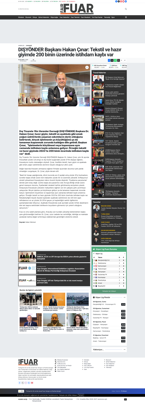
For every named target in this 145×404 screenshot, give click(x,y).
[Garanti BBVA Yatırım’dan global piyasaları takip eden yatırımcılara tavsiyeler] (78, 320)
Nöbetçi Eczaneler (62, 360)
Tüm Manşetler (61, 367)
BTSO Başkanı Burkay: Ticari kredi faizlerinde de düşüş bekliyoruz (29, 329)
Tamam (80, 395)
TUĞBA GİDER (105, 214)
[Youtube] (32, 382)
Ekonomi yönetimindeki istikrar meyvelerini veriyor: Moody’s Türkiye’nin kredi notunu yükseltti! (112, 233)
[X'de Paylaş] (112, 60)
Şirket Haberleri (43, 17)
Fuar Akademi (85, 17)
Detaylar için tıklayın (109, 291)
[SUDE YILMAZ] (96, 224)
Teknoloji (107, 17)
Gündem (21, 17)
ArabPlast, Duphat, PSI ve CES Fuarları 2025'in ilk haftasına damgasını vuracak (111, 225)
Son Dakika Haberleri (63, 369)
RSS (21, 391)
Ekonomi (28, 17)
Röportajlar (54, 17)
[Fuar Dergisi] (77, 8)
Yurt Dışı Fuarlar (97, 17)
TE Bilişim (124, 391)
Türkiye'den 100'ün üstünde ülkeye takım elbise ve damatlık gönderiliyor (30, 308)
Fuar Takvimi (75, 17)
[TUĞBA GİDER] (96, 216)
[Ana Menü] (126, 17)
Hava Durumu (61, 362)
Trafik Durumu (61, 363)
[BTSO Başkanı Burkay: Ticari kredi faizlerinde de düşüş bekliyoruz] (31, 320)
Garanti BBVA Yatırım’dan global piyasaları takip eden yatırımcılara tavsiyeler (77, 329)
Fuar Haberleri (64, 17)
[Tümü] (124, 202)
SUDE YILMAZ (105, 222)
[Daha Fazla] (118, 60)
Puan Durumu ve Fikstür (64, 365)
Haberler (21, 45)
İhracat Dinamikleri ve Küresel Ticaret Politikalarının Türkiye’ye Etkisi (111, 217)
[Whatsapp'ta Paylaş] (115, 60)
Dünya (35, 17)
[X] (22, 382)
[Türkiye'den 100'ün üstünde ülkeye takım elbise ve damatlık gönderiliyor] (31, 299)
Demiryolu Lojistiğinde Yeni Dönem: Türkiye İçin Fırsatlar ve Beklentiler (53, 329)
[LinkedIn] (29, 382)
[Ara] (126, 9)
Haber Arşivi (61, 371)
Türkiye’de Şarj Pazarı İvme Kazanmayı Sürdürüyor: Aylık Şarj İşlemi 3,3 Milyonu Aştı (77, 308)
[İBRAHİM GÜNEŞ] (96, 208)
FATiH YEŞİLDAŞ (106, 238)
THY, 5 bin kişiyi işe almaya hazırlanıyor (110, 241)
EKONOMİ (29, 45)
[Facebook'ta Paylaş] (109, 60)
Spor (113, 17)
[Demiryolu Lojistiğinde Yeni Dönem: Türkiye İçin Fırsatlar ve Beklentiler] (54, 320)
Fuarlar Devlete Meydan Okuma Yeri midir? (113, 209)
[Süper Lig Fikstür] (124, 297)
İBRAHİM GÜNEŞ (106, 206)
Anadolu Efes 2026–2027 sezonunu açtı (93, 399)
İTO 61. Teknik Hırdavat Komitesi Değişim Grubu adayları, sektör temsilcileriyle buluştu (53, 308)
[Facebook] (19, 382)
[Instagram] (25, 382)
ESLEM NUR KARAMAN (108, 230)
